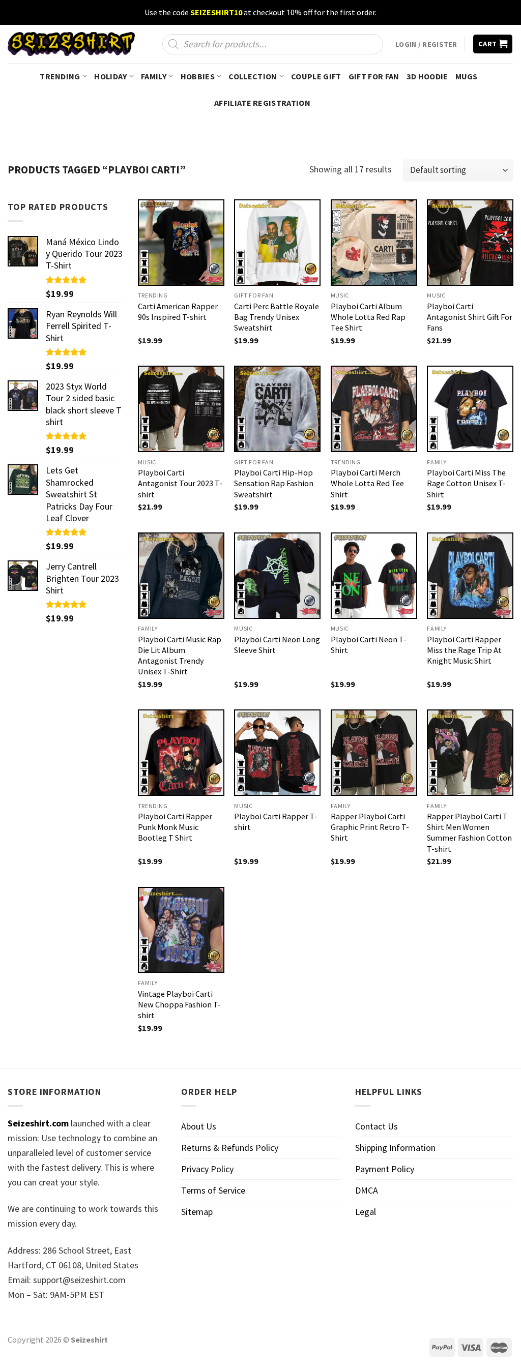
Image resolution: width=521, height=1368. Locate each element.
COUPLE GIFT (316, 76)
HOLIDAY (110, 76)
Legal (365, 1211)
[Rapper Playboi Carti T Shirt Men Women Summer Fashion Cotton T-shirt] (470, 752)
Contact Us (376, 1126)
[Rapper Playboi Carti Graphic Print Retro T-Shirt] (374, 752)
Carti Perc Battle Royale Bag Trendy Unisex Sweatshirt (276, 317)
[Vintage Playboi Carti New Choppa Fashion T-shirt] (181, 930)
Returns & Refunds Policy (229, 1147)
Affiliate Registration (262, 103)
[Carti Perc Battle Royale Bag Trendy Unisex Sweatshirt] (277, 242)
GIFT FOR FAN (374, 76)
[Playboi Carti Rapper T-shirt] (277, 752)
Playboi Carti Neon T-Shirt (369, 644)
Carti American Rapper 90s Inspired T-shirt (178, 311)
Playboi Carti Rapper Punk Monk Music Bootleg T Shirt (175, 827)
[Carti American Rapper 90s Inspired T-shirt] (181, 242)
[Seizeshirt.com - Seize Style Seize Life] (71, 44)
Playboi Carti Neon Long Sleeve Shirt (277, 644)
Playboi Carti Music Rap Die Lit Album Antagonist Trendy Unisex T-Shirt (179, 655)
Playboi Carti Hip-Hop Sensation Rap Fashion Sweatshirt (273, 483)
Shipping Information (395, 1147)
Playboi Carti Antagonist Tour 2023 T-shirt (180, 483)
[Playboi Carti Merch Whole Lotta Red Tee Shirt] (374, 409)
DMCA (366, 1190)
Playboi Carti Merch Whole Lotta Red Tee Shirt (367, 483)
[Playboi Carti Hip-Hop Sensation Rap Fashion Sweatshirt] (277, 409)
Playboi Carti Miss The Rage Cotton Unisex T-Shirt (466, 483)
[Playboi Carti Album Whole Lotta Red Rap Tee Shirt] (374, 242)
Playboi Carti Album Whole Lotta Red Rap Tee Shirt (368, 317)
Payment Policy (384, 1169)
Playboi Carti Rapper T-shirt (275, 821)
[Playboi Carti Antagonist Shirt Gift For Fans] (470, 242)
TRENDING (60, 76)
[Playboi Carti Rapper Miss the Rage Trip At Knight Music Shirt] (470, 575)
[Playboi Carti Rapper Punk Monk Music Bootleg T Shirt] (181, 752)
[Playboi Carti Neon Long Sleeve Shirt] (277, 575)
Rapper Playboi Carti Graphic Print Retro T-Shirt (370, 827)
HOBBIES (198, 76)
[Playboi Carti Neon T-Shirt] (374, 575)
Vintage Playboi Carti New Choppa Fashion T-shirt (179, 1004)
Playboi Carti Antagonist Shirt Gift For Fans (469, 317)
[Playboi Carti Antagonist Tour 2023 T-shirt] (181, 409)
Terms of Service (213, 1190)
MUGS (466, 76)
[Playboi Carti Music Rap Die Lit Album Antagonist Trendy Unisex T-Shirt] (181, 575)
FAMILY (153, 76)
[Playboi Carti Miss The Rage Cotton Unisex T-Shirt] (470, 409)
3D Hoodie (427, 76)
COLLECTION (252, 76)
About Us (198, 1126)
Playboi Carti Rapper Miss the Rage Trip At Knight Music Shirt (464, 650)
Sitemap (197, 1211)
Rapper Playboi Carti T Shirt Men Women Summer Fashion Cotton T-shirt (469, 832)
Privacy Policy (207, 1169)
